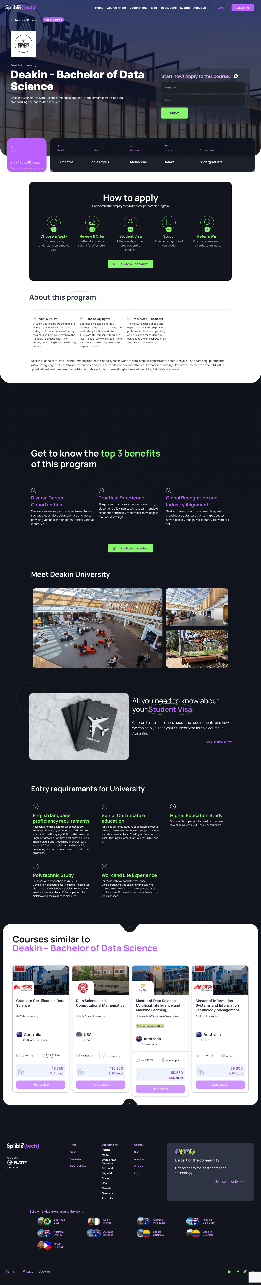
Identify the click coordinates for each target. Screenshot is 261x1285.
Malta (105, 1154)
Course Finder (116, 8)
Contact (138, 1166)
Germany (107, 1193)
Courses (139, 1144)
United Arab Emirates (109, 1161)
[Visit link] (40, 1018)
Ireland (106, 1149)
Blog (154, 8)
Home (99, 8)
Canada (106, 1188)
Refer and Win (78, 1166)
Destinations (138, 8)
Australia (107, 1198)
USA (104, 1183)
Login (137, 1173)
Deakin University (23, 65)
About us (199, 8)
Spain (105, 1178)
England (107, 1173)
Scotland (107, 1168)
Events (185, 8)
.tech (13, 1167)
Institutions (169, 8)
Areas (73, 1151)
